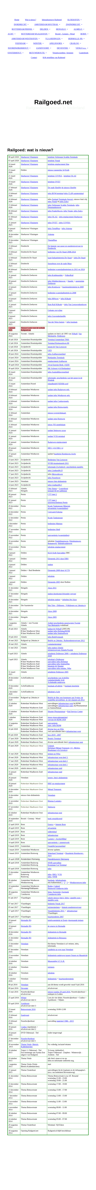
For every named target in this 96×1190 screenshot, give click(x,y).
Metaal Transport (55, 789)
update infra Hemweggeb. (58, 407)
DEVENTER (62, 48)
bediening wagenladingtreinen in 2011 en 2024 (66, 269)
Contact (34, 57)
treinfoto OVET (54, 182)
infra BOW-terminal (56, 193)
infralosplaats (61, 880)
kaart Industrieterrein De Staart (60, 258)
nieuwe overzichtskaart (57, 413)
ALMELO (78, 29)
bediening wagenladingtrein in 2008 (62, 293)
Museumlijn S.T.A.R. (56, 961)
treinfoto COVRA (55, 176)
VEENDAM (20, 43)
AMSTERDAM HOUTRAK (46, 24)
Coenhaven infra (54, 894)
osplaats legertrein (72, 686)
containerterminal (54, 644)
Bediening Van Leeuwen (57, 460)
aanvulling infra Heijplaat (58, 662)
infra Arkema (67, 228)
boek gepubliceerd (55, 819)
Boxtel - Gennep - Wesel (65, 34)
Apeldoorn (25, 1003)
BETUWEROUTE (37, 53)
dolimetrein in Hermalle (57, 932)
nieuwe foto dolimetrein (57, 481)
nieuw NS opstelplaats (56, 425)
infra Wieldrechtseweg (57, 281)
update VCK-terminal (56, 436)
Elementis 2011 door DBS (58, 559)
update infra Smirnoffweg (58, 633)
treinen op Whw (54, 754)
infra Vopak (52, 201)
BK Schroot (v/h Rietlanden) (59, 368)
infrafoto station (54, 600)
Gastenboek (83, 53)
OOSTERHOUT (14, 53)
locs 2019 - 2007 (54, 735)
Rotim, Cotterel (54, 886)
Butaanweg (52, 543)
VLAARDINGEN (52, 39)
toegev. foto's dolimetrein (58, 778)
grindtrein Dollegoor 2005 (58, 672)
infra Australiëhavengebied (58, 372)
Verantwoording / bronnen (62, 53)
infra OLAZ (53, 217)
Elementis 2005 (54, 582)
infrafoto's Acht (54, 692)
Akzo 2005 (52, 617)
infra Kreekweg (54, 287)
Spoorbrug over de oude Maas (60, 264)
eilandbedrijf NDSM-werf (58, 384)
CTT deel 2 (52, 494)
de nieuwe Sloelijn (69, 188)
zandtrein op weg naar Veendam (60, 949)
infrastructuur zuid (66, 706)
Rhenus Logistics (54, 801)
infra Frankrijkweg (55, 211)
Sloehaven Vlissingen (29, 157)
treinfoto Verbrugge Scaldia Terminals (63, 157)
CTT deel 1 (52, 500)
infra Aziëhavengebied (57, 354)
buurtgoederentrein (66, 979)
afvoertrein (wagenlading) (58, 508)
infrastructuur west (65, 703)
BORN (83, 34)
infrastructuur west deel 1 (58, 765)
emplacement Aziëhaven (57, 361)
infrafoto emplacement (56, 547)
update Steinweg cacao (57, 430)
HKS (54, 874)
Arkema (51, 234)
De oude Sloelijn (54, 188)
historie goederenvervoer (71, 907)
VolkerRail (69, 275)
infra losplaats (71, 322)
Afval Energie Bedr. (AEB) (59, 365)
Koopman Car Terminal (57, 865)
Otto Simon (52, 488)
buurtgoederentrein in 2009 (73, 287)
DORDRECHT (20, 24)
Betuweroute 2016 (28, 1009)
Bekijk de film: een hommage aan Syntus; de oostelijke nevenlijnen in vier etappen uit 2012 (66, 699)
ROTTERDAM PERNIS (22, 29)
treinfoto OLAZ (70, 176)
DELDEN (44, 29)
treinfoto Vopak (54, 161)
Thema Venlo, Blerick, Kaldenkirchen (30, 1045)
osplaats (51, 880)
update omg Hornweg (56, 419)
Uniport (51, 746)
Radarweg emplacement (57, 442)
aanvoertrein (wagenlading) (58, 535)
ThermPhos (52, 240)
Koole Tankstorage (55, 518)
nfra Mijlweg (53, 299)
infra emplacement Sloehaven (70, 217)
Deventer (24, 988)
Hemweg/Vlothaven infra (58, 888)
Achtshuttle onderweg (56, 682)
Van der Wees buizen (56, 322)
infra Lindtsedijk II (55, 470)
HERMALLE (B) (75, 39)
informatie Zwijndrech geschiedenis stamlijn (66, 467)
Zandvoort (25, 1015)
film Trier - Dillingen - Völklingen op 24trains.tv (67, 605)
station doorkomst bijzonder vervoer (62, 594)
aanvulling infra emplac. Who (59, 668)
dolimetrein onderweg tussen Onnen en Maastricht (67, 955)
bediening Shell (54, 529)
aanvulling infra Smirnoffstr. (59, 664)
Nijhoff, (75, 334)
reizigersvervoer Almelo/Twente (60, 650)
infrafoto (51, 576)
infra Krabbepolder (55, 275)
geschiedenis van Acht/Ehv (58, 678)
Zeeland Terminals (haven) (62, 199)
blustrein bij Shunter (56, 666)
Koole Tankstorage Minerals (59, 506)
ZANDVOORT (42, 48)
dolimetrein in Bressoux (57, 938)
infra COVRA (64, 223)
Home (16, 20)
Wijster (23, 998)
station (50, 564)
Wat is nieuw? (30, 20)
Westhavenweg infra (78, 882)
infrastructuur (53, 835)
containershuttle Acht (56, 680)
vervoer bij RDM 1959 (57, 720)
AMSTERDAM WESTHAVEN (25, 39)
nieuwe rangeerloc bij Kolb (58, 170)
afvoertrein (52, 828)
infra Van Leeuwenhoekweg (75, 304)
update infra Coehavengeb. (58, 401)
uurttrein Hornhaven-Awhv (65, 454)
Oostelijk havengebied (56, 846)
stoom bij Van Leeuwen (57, 347)
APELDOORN (55, 43)
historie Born (61, 824)
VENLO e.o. (81, 48)
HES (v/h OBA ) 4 (55, 448)
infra (49, 869)
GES (50, 350)
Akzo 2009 (52, 611)
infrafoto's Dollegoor (56, 659)
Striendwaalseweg (65, 543)
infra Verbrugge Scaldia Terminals (61, 205)
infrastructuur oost (76, 742)
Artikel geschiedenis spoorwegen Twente (64, 623)
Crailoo (24, 1027)
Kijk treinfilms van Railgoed (54, 57)
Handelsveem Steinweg (58, 859)
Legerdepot (63, 488)
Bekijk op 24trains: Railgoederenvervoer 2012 (66, 640)
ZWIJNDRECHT (73, 24)
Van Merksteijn (54, 625)
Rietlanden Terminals (56, 358)
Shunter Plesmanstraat (56, 711)
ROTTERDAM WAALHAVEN (34, 34)
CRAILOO (74, 43)
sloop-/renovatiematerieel (58, 717)
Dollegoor (61, 336)
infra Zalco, (78, 211)
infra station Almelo (55, 648)
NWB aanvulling (54, 863)
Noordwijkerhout (27, 1039)
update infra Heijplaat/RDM (59, 631)
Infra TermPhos (54, 228)
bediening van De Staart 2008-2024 (62, 252)
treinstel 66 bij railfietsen (57, 491)
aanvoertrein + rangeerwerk (59, 842)
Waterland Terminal (55, 853)
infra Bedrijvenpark (55, 637)
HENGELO (61, 29)
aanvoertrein (53, 723)
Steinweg (51, 807)
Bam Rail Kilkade (55, 304)
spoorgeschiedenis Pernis (58, 502)
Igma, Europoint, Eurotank (58, 892)
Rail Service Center (75, 711)
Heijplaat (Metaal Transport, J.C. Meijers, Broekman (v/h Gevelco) (64, 749)
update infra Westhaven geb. (59, 395)
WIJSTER (37, 43)
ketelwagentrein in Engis (57, 920)
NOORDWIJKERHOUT (18, 48)
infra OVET (53, 223)
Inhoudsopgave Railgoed (52, 20)
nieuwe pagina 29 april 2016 (59, 992)
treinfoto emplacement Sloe (58, 164)
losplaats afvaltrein (55, 686)
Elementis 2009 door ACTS (59, 570)
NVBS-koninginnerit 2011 (58, 463)
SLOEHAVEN (73, 20)
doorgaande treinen (75, 920)
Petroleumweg (75, 541)
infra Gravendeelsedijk (57, 316)
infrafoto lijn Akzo (69, 600)
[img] (48, 91)
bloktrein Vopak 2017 (56, 904)
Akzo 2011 (52, 588)
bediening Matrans (55, 524)
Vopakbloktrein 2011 (56, 911)
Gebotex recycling (55, 310)
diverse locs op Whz (56, 729)
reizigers (51, 967)
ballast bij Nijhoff (55, 629)
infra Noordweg (54, 478)
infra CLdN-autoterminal (74, 193)
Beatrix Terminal (54, 738)
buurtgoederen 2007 (56, 917)
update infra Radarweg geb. (59, 390)
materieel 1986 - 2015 (65, 1021)
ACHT (10, 34)
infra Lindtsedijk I (55, 485)
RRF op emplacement (56, 783)
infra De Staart (80, 258)
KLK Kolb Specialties (56, 553)
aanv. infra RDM (54, 725)
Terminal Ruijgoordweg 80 (58, 343)
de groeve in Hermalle (56, 926)
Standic (71, 281)
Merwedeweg (57, 474)
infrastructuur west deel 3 (58, 757)
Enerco (50, 824)
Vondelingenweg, (62, 541)
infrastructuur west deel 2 (58, 761)
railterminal (52, 832)
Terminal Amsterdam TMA (58, 340)
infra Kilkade (66, 299)
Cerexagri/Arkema (55, 512)
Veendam (51, 795)
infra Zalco (63, 201)
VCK (60, 874)
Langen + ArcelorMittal (57, 839)
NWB (54, 877)
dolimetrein (52, 979)
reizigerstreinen (54, 907)
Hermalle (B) (26, 920)
